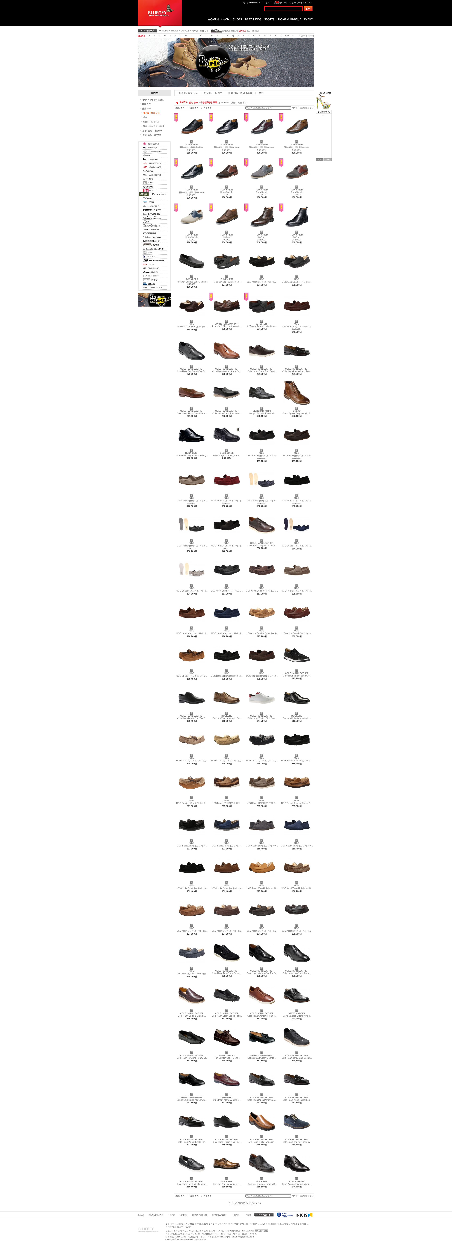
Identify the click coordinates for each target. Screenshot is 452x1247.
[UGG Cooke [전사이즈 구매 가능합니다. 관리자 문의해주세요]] (262, 837)
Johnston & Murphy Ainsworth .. (227, 326)
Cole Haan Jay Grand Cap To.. (191, 371)
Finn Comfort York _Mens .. (227, 1058)
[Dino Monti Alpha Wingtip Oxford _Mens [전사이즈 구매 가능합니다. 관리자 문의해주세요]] (226, 1092)
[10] (253, 1203)
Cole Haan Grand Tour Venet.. (226, 413)
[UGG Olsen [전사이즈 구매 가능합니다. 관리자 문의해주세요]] (192, 752)
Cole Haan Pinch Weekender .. (192, 1184)
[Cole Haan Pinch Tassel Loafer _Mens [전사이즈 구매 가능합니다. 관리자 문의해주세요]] (297, 1092)
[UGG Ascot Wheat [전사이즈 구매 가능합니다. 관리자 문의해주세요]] (262, 880)
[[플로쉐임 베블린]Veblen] (192, 139)
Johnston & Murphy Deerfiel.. (262, 1058)
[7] (244, 1203)
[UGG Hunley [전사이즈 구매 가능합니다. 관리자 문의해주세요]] (262, 447)
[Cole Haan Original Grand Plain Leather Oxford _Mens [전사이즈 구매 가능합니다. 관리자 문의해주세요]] (262, 537)
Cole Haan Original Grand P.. (262, 545)
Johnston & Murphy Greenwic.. (191, 1100)
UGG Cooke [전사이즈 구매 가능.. (262, 846)
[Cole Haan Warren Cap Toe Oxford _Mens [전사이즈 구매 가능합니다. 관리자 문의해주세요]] (262, 965)
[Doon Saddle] (226, 184)
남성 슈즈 (184, 31)
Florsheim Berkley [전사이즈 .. (227, 282)
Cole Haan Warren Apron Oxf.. (226, 371)
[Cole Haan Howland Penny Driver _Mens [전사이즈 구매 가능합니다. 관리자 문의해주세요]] (192, 1050)
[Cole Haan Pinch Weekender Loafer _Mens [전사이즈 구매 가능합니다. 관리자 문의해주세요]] (192, 1176)
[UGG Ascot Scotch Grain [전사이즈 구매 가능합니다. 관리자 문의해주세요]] (297, 625)
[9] (250, 1203)
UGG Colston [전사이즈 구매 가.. (296, 546)
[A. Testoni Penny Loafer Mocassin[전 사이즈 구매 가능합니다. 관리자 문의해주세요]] (262, 318)
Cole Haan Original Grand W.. (296, 1142)
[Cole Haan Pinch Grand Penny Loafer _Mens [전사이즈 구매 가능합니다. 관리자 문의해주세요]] (192, 405)
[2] (230, 1203)
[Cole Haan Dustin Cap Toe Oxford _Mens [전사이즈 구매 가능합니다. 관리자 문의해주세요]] (192, 710)
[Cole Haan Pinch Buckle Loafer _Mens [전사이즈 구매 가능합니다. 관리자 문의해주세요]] (192, 1134)
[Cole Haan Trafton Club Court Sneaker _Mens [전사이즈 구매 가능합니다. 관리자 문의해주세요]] (262, 710)
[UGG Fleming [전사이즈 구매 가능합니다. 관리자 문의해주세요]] (192, 795)
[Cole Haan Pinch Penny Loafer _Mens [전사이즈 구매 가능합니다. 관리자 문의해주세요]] (262, 1092)
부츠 (145, 117)
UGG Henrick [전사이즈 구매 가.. (296, 326)
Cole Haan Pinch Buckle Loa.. (191, 1142)
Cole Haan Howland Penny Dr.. (192, 1058)
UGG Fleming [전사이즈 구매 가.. (191, 803)
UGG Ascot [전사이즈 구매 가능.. (261, 282)
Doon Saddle (226, 192)
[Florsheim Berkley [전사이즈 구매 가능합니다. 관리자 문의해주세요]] (226, 274)
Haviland (226, 237)
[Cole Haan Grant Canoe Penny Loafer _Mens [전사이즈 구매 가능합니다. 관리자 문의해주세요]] (226, 1008)
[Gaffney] (262, 229)
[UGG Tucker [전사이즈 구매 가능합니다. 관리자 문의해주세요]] (192, 492)
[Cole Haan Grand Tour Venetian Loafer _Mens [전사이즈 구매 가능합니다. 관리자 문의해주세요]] (226, 405)
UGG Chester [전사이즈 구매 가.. (191, 676)
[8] (247, 1203)
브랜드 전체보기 (306, 35)
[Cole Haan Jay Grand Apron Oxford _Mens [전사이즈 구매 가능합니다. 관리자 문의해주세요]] (297, 965)
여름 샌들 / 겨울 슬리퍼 (154, 126)
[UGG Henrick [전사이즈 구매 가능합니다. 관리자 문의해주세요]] (297, 318)
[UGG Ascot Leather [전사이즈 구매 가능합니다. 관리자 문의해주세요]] (297, 274)
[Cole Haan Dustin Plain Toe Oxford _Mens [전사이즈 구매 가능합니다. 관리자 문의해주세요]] (226, 1134)
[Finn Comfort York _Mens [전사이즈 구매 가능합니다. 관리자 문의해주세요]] (226, 1050)
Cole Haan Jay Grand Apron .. (296, 973)
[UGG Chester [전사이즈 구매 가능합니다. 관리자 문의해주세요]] (192, 668)
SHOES (174, 31)
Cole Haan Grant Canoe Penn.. (227, 1016)
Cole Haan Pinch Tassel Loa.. (296, 1100)
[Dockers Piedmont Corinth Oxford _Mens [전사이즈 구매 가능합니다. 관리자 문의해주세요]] (262, 1176)
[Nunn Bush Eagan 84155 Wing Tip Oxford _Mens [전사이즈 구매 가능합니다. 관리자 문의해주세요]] (192, 447)
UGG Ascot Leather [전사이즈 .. (296, 282)
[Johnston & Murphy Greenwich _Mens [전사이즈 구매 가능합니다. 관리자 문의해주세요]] (192, 1092)
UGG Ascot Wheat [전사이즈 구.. (262, 888)
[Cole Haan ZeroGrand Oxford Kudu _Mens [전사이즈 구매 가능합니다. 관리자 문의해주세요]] (226, 965)
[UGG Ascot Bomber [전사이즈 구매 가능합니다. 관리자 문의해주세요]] (226, 582)
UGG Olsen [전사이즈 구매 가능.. (191, 760)
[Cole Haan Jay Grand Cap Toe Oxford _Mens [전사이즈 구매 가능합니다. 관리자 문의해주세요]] (192, 363)
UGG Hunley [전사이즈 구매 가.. (262, 455)
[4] (236, 1203)
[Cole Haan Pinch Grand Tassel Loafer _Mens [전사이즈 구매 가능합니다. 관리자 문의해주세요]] (297, 363)
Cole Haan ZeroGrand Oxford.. (226, 973)
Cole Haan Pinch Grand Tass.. (296, 371)
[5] (238, 1203)
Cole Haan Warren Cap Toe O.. (262, 973)
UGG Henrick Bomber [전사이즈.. (226, 676)
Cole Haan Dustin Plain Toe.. (227, 1142)
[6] (241, 1203)
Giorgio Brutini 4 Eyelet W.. (262, 413)
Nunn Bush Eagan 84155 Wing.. (191, 455)
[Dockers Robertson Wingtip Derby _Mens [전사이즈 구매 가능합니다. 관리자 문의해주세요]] (297, 710)
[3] (233, 1203)
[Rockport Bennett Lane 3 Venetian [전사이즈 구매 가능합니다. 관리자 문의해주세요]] (192, 274)
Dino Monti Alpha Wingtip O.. (226, 1100)
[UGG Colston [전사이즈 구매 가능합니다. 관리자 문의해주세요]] (297, 537)
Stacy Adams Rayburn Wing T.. (296, 1184)
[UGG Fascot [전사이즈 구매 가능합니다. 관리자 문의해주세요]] (226, 795)
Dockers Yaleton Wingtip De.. (227, 718)
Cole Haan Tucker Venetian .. (262, 1142)
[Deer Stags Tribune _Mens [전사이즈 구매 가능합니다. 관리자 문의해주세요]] (226, 447)
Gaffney (262, 237)
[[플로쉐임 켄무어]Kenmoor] (226, 139)
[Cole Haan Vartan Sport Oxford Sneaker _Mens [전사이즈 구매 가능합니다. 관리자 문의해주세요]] (297, 668)
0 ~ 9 (287, 36)
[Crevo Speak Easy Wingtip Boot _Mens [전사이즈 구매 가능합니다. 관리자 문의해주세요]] (297, 405)
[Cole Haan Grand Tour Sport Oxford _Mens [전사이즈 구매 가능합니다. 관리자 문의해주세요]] (262, 363)
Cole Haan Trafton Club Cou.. (262, 718)
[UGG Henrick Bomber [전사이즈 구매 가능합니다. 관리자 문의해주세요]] (226, 668)
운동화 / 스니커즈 (151, 121)
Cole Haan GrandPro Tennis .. (261, 1016)
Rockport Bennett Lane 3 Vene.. (192, 282)
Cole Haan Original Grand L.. (192, 1016)
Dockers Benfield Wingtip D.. (226, 1184)
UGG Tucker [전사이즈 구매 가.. (192, 500)
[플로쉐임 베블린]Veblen (191, 147)
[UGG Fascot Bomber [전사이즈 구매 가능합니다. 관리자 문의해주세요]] (297, 752)
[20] (259, 1203)
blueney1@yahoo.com (243, 1237)
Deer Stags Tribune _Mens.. (226, 455)
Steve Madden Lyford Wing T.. (296, 1016)
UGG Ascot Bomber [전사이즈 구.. (227, 591)
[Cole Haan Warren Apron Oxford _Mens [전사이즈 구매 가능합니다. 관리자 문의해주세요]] (226, 363)
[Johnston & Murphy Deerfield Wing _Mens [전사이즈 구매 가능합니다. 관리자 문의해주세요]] (262, 1050)
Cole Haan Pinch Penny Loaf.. (261, 1100)
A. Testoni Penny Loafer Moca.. (262, 326)
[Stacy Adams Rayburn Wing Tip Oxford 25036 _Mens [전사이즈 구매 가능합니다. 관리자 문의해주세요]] (297, 1176)
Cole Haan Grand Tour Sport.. (262, 371)
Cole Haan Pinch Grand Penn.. (192, 413)
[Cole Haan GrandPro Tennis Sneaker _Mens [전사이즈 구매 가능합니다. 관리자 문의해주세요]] (262, 1008)
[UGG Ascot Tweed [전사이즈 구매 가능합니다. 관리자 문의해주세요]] (297, 880)
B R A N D (141, 36)
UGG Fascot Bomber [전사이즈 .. (296, 760)
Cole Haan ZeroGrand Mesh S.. (297, 1058)
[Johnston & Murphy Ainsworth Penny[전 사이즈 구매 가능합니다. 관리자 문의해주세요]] (226, 318)
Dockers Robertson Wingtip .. (297, 718)
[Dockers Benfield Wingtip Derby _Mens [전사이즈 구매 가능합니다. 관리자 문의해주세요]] (226, 1176)
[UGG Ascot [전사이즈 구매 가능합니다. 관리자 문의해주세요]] (262, 274)
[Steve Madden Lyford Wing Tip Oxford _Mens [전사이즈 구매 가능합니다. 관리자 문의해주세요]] (297, 1008)
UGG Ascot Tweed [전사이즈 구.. (296, 888)
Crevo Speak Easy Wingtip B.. (296, 413)
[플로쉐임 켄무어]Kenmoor (226, 147)
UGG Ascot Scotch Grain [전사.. (297, 633)
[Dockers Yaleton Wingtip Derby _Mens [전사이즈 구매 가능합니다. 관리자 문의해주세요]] (226, 710)
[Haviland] (226, 229)
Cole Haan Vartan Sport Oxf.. (297, 676)
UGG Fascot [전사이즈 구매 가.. (227, 803)
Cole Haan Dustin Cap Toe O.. (191, 718)
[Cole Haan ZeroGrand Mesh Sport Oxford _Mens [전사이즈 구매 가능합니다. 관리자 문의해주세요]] (297, 1050)
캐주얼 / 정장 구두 (200, 31)
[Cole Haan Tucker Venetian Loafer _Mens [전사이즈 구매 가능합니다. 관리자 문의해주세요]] (262, 1134)
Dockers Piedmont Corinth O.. (262, 1184)
